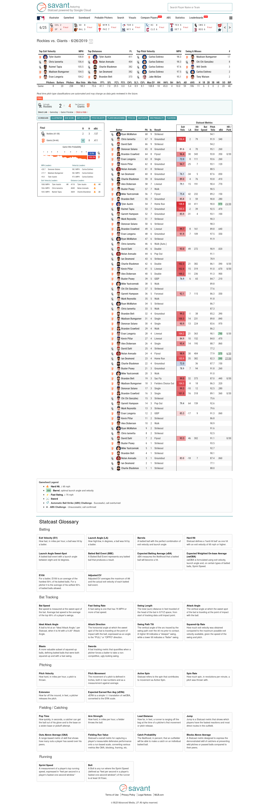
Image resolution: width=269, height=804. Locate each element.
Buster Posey (127, 189)
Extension (44, 692)
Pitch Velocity (46, 673)
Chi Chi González (204, 61)
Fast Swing (57, 494)
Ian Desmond (105, 71)
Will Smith (201, 66)
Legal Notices (145, 794)
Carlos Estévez (156, 56)
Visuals (132, 17)
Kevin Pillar (127, 164)
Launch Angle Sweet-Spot (53, 553)
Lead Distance (145, 716)
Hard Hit (55, 486)
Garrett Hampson (129, 213)
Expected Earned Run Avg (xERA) (106, 692)
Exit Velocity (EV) (48, 537)
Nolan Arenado (106, 61)
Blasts (42, 646)
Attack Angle (193, 605)
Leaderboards (198, 17)
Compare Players (149, 17)
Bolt (90, 765)
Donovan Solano (129, 149)
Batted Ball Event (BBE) (100, 553)
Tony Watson (202, 76)
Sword (54, 498)
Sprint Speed (46, 765)
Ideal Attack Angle (48, 624)
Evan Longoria (56, 76)
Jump (190, 716)
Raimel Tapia (55, 66)
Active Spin (143, 673)
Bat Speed (44, 605)
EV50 (42, 575)
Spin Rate (192, 673)
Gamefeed (69, 17)
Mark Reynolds (128, 218)
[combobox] (200, 7)
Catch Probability (146, 734)
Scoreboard (84, 17)
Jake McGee (155, 76)
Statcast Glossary (59, 521)
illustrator (54, 17)
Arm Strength (95, 716)
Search (120, 17)
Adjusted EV (94, 575)
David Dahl (126, 144)
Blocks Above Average (199, 734)
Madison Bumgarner (59, 71)
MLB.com (159, 794)
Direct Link (43, 112)
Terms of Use (112, 794)
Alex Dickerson (128, 184)
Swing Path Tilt (145, 624)
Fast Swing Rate (97, 605)
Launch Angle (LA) (98, 537)
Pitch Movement (97, 673)
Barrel (56, 490)
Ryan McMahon (129, 134)
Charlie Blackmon (108, 66)
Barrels (141, 537)
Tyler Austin (55, 56)
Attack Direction (96, 624)
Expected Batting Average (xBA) (154, 553)
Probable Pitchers (104, 17)
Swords (92, 646)
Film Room (171, 118)
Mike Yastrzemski (130, 194)
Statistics (180, 17)
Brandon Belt (105, 76)
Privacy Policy (129, 794)
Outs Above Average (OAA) (53, 734)
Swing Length (144, 605)
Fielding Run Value (98, 734)
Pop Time (44, 716)
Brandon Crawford (130, 154)
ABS (169, 17)
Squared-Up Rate (196, 624)
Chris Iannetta (56, 61)
